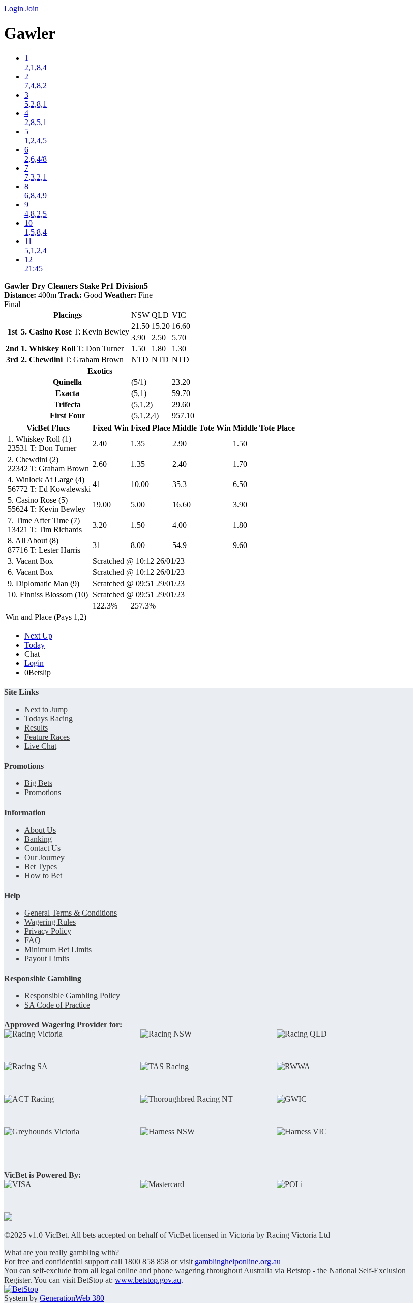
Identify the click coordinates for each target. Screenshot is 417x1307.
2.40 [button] (100, 443)
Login (13, 8)
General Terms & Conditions (70, 912)
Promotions (42, 792)
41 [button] (97, 484)
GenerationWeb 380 (72, 1298)
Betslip (37, 672)
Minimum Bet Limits (58, 949)
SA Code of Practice (57, 1004)
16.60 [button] (181, 504)
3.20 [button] (100, 525)
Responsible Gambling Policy (72, 995)
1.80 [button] (240, 525)
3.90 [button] (240, 504)
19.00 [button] (102, 504)
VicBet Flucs (48, 427)
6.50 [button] (240, 484)
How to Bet (43, 875)
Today (34, 645)
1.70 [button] (240, 464)
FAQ (32, 940)
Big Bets (38, 783)
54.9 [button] (179, 545)
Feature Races (47, 737)
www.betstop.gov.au (148, 1279)
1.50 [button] (240, 443)
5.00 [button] (138, 504)
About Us (40, 830)
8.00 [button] (138, 545)
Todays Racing (48, 718)
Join (32, 8)
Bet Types (40, 866)
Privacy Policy (47, 931)
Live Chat (40, 746)
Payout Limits (46, 958)
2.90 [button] (179, 443)
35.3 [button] (179, 484)
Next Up (38, 635)
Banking (38, 839)
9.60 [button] (240, 545)
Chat (32, 654)
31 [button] (97, 545)
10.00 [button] (140, 484)
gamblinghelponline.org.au (238, 1261)
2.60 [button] (100, 464)
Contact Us (42, 848)
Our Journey (44, 857)
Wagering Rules (50, 922)
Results (36, 727)
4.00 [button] (179, 525)
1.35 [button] (138, 443)
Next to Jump (46, 709)
